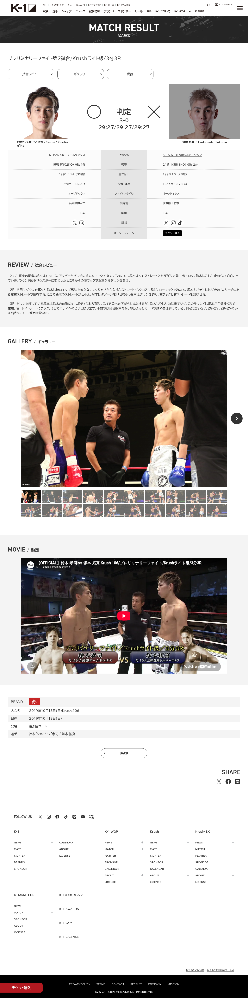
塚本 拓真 (68, 733)
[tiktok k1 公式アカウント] (65, 816)
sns (149, 11)
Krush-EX (80, 5)
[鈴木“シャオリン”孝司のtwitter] (74, 222)
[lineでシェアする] (237, 781)
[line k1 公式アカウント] (74, 816)
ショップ (66, 11)
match (18, 849)
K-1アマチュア (94, 5)
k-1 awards (69, 909)
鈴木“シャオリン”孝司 (43, 733)
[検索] (209, 5)
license (64, 855)
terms (100, 984)
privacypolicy (79, 984)
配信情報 (94, 11)
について (162, 11)
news (18, 842)
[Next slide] (237, 418)
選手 (55, 11)
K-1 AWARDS (123, 5)
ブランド (109, 11)
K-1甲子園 (109, 5)
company (154, 984)
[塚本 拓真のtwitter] (166, 222)
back (124, 753)
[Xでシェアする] (219, 781)
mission (173, 984)
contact (118, 984)
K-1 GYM (179, 11)
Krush (70, 5)
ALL (45, 5)
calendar (66, 842)
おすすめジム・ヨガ (195, 970)
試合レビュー (31, 74)
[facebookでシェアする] (228, 781)
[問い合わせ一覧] (217, 4)
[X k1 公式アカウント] (40, 816)
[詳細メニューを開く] (240, 8)
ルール (139, 11)
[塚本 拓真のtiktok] (180, 222)
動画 (130, 74)
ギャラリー (81, 74)
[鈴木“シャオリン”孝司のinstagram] (81, 222)
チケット (21, 987)
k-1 (71, 895)
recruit (136, 984)
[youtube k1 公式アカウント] (82, 816)
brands (19, 862)
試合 (45, 11)
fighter (19, 855)
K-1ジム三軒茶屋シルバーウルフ (182, 155)
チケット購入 (172, 233)
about (63, 849)
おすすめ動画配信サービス (220, 970)
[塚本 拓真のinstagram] (173, 222)
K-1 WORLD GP (57, 5)
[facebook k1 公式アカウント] (57, 816)
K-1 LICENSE (196, 11)
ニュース (80, 11)
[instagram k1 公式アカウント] (48, 816)
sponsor (20, 869)
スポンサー (124, 11)
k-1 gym (65, 923)
